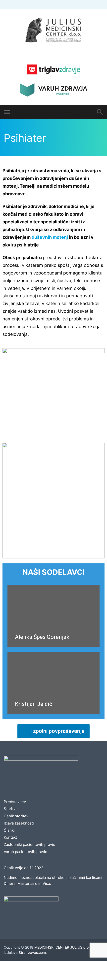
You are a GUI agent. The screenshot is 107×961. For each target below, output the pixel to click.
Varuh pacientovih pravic (25, 851)
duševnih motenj (50, 237)
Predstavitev (15, 801)
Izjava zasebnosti (19, 823)
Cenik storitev (16, 816)
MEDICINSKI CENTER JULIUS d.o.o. (63, 947)
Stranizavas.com (32, 952)
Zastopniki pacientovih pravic (29, 844)
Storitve (11, 808)
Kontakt (10, 837)
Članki (9, 830)
